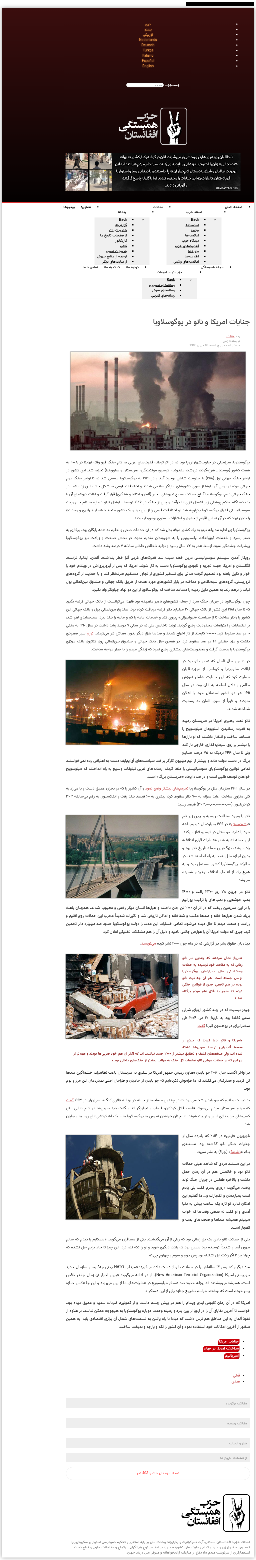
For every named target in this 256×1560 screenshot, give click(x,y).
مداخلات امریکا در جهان (221, 1349)
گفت (201, 1026)
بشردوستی (239, 824)
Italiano (148, 56)
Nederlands (148, 40)
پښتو (148, 29)
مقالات (230, 336)
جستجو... (172, 85)
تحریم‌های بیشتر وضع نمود (166, 788)
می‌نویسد (148, 944)
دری (148, 24)
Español (148, 61)
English (148, 66)
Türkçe (148, 50)
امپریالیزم (232, 1356)
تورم (90, 633)
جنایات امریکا (229, 1342)
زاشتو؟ (235, 1152)
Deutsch (148, 45)
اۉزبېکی (148, 35)
